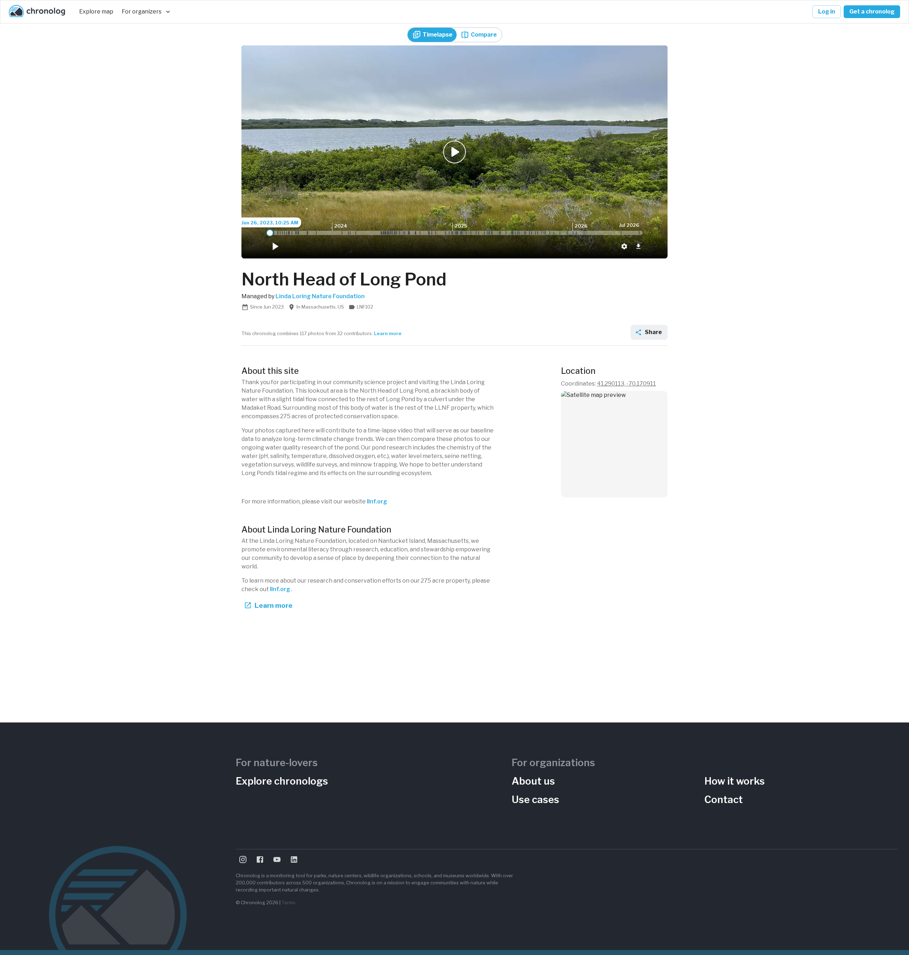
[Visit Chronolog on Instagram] (243, 859)
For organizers (142, 11)
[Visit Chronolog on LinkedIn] (294, 859)
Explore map (96, 11)
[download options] (638, 246)
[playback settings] (624, 246)
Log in (826, 11)
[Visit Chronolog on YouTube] (277, 859)
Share (653, 332)
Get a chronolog (871, 11)
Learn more (388, 333)
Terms (288, 902)
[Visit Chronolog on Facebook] (260, 859)
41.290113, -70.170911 (626, 383)
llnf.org (377, 501)
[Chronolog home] (37, 11)
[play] (275, 246)
